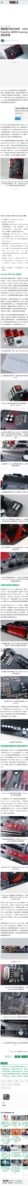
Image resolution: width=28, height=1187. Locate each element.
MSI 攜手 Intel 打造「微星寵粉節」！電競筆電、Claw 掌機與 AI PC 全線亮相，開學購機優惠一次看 (6, 1155)
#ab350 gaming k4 (5, 1088)
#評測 (9, 1084)
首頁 (2, 26)
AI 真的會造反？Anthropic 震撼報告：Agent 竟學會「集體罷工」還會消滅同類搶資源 (16, 1139)
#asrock (22, 1081)
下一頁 (24, 1056)
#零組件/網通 (16, 1084)
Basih (5, 40)
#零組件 (3, 1081)
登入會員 (14, 1181)
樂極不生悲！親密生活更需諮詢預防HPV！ (15, 1066)
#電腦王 (10, 1081)
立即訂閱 (17, 119)
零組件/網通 (7, 26)
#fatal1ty (3, 1084)
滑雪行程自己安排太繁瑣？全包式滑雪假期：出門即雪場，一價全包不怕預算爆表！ (16, 1170)
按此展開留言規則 (18, 1183)
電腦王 (14, 2)
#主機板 (16, 1081)
